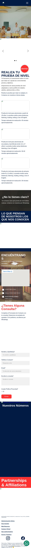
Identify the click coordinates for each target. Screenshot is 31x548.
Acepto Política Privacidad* (9, 389)
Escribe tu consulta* (7, 376)
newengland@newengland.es (15, 546)
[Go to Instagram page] (9, 538)
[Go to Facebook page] (23, 538)
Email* (3, 368)
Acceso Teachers (6, 534)
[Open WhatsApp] (26, 543)
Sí (3, 391)
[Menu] (27, 3)
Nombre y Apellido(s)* (8, 351)
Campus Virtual (5, 529)
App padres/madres (7, 531)
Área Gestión (5, 523)
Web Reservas (5, 526)
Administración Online (8, 521)
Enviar (6, 396)
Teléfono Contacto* (7, 360)
